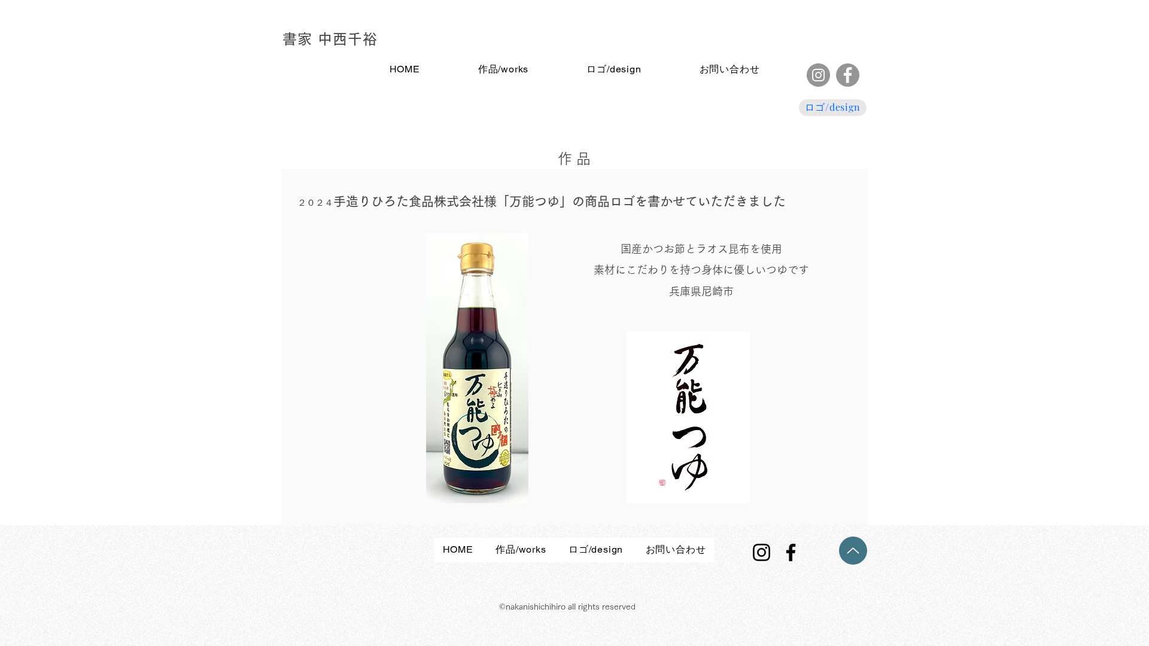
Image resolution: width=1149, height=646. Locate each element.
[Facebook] (847, 75)
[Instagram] (818, 75)
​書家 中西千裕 (330, 39)
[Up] (853, 551)
